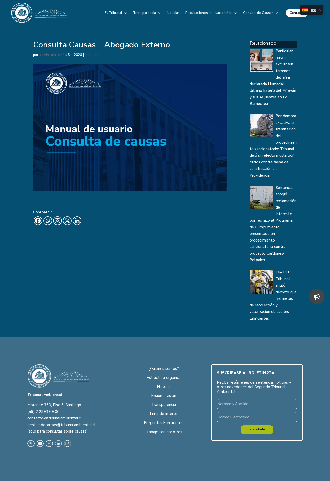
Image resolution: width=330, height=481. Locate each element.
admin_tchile (49, 54)
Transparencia (144, 12)
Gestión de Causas (258, 12)
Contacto (297, 12)
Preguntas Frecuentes (163, 422)
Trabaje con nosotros (163, 431)
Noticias (173, 12)
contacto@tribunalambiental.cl (54, 418)
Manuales (92, 54)
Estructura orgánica (164, 377)
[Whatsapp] (47, 220)
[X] (67, 220)
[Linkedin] (77, 220)
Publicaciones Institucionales (208, 12)
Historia (164, 386)
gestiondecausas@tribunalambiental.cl (61, 424)
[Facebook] (38, 220)
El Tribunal (113, 12)
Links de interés (164, 413)
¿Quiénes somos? (163, 368)
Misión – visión (163, 395)
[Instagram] (57, 220)
